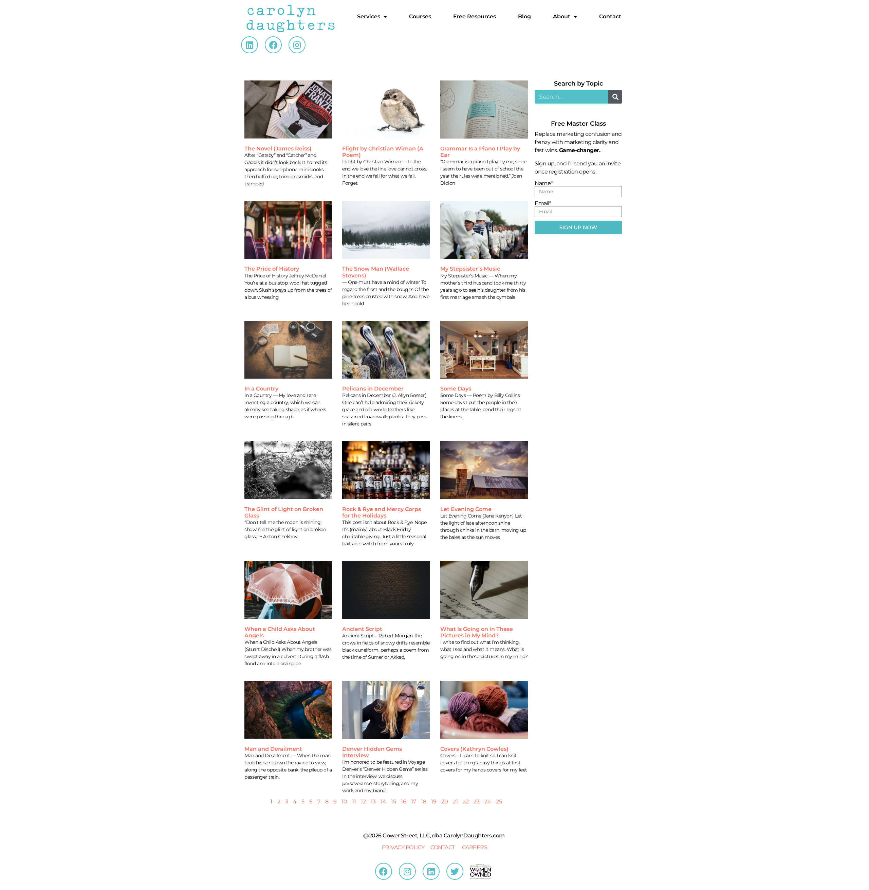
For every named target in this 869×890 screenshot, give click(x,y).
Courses (420, 16)
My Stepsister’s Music (470, 269)
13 (373, 801)
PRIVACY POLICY (403, 847)
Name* (544, 183)
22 (466, 801)
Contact (610, 16)
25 (499, 801)
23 (477, 801)
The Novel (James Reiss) (278, 148)
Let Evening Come (466, 509)
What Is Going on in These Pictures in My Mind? (476, 632)
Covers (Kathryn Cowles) (474, 749)
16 (403, 801)
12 (363, 801)
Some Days (455, 388)
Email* (543, 203)
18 (423, 801)
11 (354, 801)
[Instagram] (297, 44)
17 (413, 801)
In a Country (261, 388)
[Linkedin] (249, 44)
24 (487, 801)
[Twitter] (454, 871)
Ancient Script (362, 629)
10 (344, 801)
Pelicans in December (373, 388)
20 (444, 801)
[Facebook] (273, 44)
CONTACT (442, 847)
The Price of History (271, 269)
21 (455, 801)
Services (368, 16)
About (561, 16)
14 (383, 801)
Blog (524, 16)
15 (393, 801)
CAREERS (474, 847)
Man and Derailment (273, 749)
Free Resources (474, 16)
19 (434, 801)
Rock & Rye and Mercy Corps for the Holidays (381, 512)
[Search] (615, 97)
